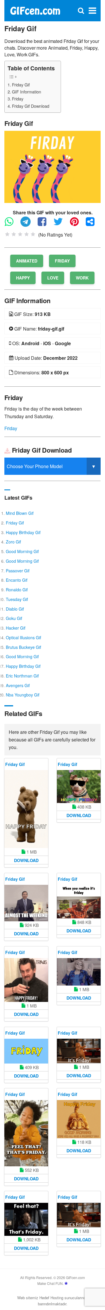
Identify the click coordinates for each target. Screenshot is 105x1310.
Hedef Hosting (51, 1297)
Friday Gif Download (30, 106)
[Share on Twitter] (61, 224)
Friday (17, 98)
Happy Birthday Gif (23, 532)
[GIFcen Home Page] (35, 10)
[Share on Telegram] (28, 224)
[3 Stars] (20, 234)
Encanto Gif (16, 580)
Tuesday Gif (17, 599)
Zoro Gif (13, 542)
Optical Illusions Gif (23, 637)
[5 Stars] (33, 234)
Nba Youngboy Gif (22, 695)
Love (52, 278)
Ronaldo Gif (17, 590)
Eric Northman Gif (22, 676)
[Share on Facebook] (45, 224)
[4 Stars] (26, 234)
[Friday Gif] (52, 166)
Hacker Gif (15, 628)
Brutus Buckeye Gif (23, 647)
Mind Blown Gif (20, 513)
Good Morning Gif (22, 551)
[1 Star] (7, 234)
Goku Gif (14, 618)
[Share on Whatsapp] (12, 224)
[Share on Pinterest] (77, 224)
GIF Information (26, 91)
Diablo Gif (15, 609)
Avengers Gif (18, 685)
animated (26, 261)
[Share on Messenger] (93, 224)
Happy (23, 278)
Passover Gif (17, 571)
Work (82, 278)
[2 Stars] (14, 234)
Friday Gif (21, 84)
